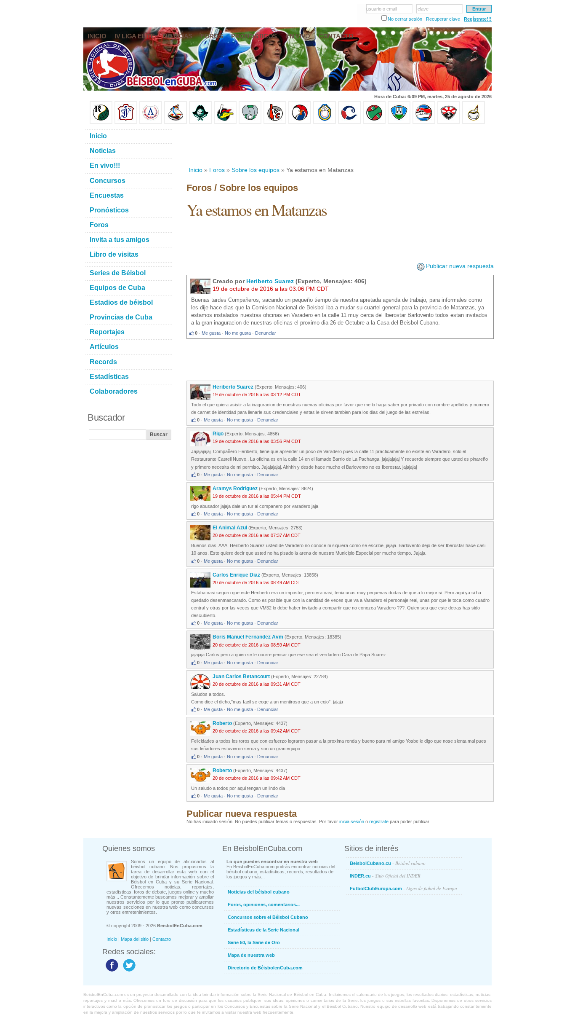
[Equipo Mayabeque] (175, 122)
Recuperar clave (443, 18)
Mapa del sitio (135, 939)
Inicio (195, 169)
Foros (217, 169)
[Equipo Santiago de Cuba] (448, 122)
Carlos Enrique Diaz (236, 575)
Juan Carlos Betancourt (241, 676)
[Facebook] (111, 971)
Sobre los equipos (256, 169)
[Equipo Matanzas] (225, 122)
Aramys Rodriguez (235, 488)
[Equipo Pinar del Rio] (101, 122)
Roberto (223, 723)
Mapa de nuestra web (251, 955)
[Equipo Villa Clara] (275, 122)
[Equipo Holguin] (399, 122)
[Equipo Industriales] (125, 122)
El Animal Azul (230, 528)
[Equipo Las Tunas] (374, 122)
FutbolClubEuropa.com (403, 888)
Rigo (218, 434)
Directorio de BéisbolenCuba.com (265, 967)
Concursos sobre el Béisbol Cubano (268, 917)
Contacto (161, 939)
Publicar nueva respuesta (460, 266)
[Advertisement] (339, 145)
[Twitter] (128, 971)
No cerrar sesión (405, 18)
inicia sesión (351, 821)
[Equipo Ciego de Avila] (324, 122)
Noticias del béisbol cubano (259, 891)
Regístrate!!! (478, 18)
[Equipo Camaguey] (349, 122)
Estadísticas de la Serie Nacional (263, 929)
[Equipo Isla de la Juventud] (200, 122)
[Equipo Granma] (424, 122)
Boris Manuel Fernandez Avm (248, 637)
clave (423, 8)
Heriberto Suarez (270, 281)
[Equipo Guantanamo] (473, 122)
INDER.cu (385, 875)
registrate (379, 821)
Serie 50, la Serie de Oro (254, 942)
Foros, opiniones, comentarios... (264, 904)
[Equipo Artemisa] (150, 122)
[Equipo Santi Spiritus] (299, 122)
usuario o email (381, 8)
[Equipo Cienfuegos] (250, 122)
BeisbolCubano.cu (388, 863)
